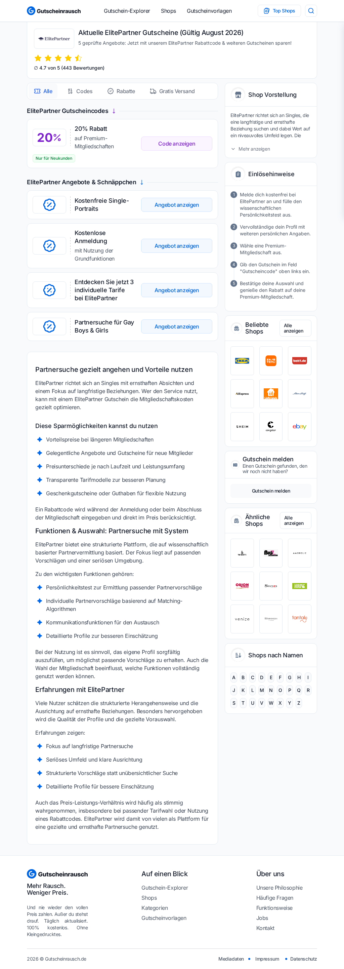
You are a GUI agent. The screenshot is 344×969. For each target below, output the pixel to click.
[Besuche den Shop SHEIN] (242, 426)
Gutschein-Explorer (127, 10)
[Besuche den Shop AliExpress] (242, 393)
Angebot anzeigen (177, 204)
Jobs (262, 918)
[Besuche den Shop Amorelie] (299, 553)
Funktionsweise (274, 907)
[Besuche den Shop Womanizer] (271, 619)
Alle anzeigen (293, 328)
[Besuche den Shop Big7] (271, 553)
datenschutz (303, 959)
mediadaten (231, 959)
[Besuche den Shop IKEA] (242, 360)
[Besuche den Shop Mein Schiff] (299, 393)
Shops (168, 10)
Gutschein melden (271, 491)
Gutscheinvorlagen (209, 10)
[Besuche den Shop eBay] (299, 426)
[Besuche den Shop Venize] (242, 619)
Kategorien (154, 907)
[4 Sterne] (68, 58)
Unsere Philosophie (279, 887)
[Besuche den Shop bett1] (299, 360)
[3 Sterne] (58, 58)
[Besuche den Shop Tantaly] (299, 619)
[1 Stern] (38, 58)
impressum (267, 959)
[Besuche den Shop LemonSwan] (299, 586)
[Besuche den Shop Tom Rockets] (242, 553)
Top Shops (284, 10)
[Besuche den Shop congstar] (271, 426)
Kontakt (265, 928)
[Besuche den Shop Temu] (271, 360)
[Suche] (311, 11)
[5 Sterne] (78, 58)
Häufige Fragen (274, 897)
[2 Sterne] (48, 58)
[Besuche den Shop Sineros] (271, 586)
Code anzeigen (176, 143)
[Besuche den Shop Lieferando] (271, 393)
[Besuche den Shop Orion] (242, 586)
